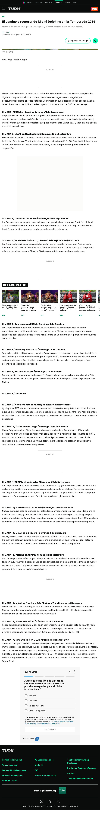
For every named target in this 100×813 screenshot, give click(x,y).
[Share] (95, 40)
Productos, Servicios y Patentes (81, 768)
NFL (3, 316)
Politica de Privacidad (12, 760)
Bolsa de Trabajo (9, 781)
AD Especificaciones (44, 760)
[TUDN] (14, 9)
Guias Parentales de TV (45, 775)
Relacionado (15, 285)
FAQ (36, 770)
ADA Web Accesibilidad (12, 775)
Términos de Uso (9, 765)
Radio (67, 2)
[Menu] (3, 9)
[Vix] (94, 9)
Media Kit (39, 765)
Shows (29, 2)
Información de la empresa (14, 770)
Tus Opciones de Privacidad (80, 779)
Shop (75, 2)
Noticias (39, 2)
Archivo (70, 773)
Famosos (48, 2)
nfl (3, 17)
